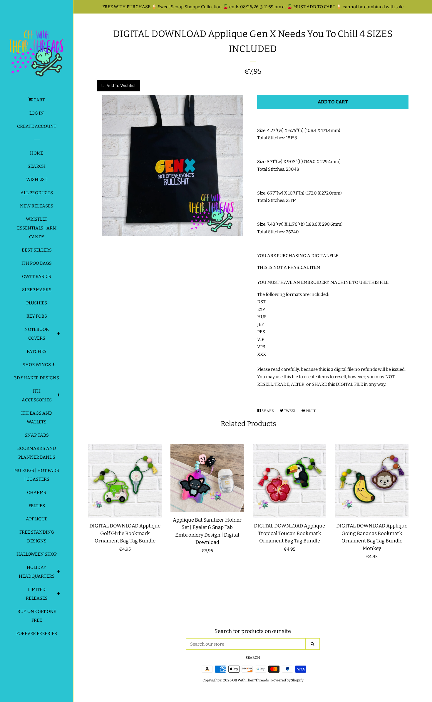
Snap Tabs (37, 435)
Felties (37, 505)
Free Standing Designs (36, 537)
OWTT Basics (36, 276)
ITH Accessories (37, 395)
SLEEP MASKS (36, 289)
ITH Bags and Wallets (36, 418)
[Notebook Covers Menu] (58, 334)
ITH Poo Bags (36, 263)
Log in (36, 113)
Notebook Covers (36, 334)
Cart (39, 100)
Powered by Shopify (287, 680)
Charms (36, 492)
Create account (36, 126)
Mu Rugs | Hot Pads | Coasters (36, 475)
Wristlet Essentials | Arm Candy (36, 228)
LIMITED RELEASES (37, 594)
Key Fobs (36, 316)
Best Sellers (37, 250)
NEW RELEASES (36, 206)
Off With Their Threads (250, 680)
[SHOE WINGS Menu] (53, 365)
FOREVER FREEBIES (36, 633)
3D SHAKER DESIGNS (36, 378)
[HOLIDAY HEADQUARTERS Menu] (58, 572)
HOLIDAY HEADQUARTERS (37, 572)
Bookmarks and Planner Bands (36, 453)
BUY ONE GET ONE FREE (36, 616)
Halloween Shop (36, 554)
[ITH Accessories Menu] (58, 396)
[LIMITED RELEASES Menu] (58, 594)
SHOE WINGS (37, 364)
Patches (36, 351)
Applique (36, 519)
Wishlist (36, 179)
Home (36, 153)
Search (37, 166)
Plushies (36, 303)
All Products (37, 192)
